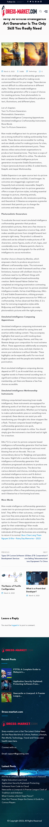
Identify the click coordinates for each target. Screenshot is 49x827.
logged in (15, 625)
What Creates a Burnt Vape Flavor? (17, 796)
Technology (33, 71)
